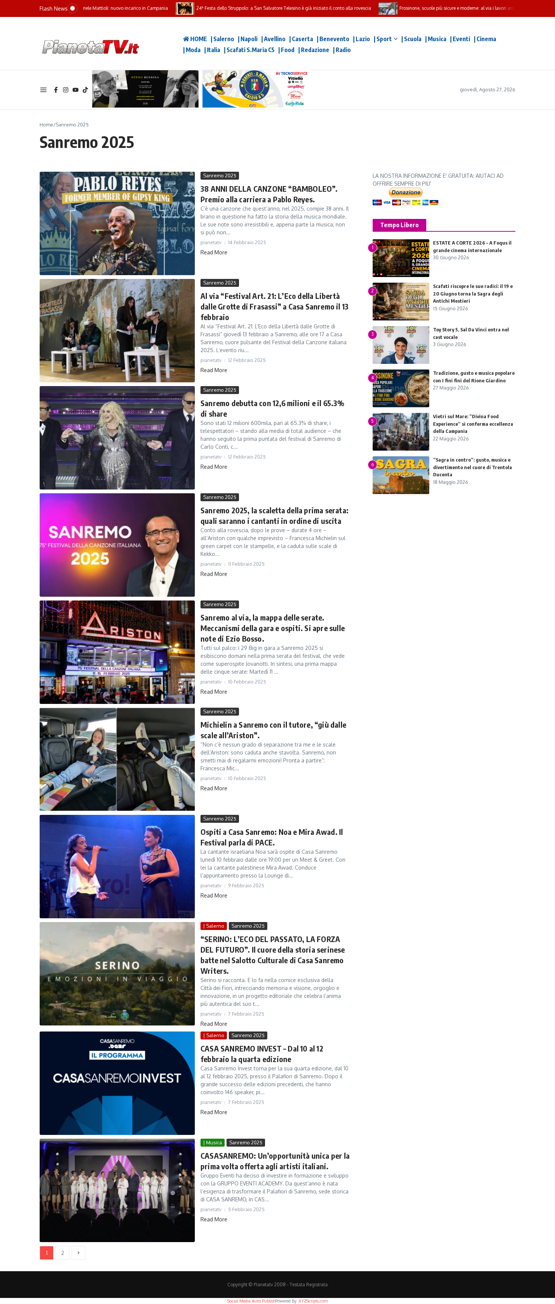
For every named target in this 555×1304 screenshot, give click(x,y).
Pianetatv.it (156, 43)
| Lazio (361, 39)
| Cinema (485, 39)
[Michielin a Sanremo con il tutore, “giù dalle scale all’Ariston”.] (117, 759)
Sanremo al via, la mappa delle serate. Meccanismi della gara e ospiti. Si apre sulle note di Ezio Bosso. (272, 628)
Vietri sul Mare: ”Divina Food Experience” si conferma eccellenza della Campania (473, 423)
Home (46, 125)
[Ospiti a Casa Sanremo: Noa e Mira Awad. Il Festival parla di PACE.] (117, 866)
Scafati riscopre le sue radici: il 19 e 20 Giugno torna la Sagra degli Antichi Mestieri (473, 293)
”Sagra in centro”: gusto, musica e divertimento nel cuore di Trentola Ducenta (472, 467)
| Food (286, 50)
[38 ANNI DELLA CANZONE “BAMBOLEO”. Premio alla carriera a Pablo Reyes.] (117, 223)
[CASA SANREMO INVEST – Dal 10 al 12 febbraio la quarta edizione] (117, 1083)
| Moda (191, 50)
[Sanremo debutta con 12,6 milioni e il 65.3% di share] (117, 438)
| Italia (212, 50)
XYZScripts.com (313, 1301)
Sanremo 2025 (219, 175)
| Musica (435, 39)
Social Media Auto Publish (251, 1301)
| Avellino (273, 39)
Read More (213, 252)
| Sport (383, 39)
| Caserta (301, 39)
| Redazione (313, 50)
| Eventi (460, 39)
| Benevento (333, 39)
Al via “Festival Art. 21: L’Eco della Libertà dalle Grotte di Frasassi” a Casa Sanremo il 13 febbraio (274, 306)
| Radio (342, 50)
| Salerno (222, 39)
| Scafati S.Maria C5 (249, 50)
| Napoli (247, 39)
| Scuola (411, 39)
